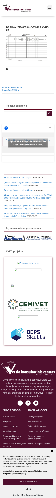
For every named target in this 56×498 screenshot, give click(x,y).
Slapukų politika (19, 495)
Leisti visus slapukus (28, 482)
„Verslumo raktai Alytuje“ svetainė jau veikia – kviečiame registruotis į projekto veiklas (28, 183)
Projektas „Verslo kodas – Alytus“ (18, 177)
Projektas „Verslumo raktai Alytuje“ (18, 190)
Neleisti (28, 489)
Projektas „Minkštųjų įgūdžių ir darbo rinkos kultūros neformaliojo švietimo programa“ (26, 207)
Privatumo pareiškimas (34, 495)
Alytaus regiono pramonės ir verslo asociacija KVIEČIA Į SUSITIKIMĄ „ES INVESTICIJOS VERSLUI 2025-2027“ (28, 196)
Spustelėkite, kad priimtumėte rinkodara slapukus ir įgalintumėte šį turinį (28, 143)
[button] (52, 451)
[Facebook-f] (20, 403)
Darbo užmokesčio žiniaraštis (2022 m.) (12, 88)
